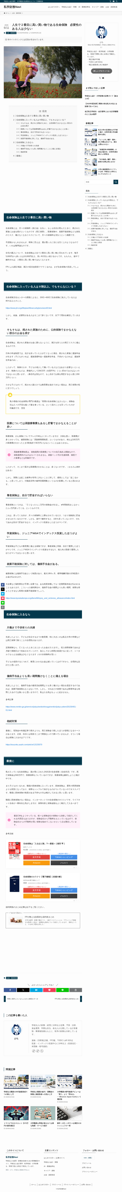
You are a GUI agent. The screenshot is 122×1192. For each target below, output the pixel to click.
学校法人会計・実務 (51, 1162)
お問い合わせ (86, 1167)
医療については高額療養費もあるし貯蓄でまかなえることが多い (45, 129)
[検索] (116, 1)
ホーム (33, 1184)
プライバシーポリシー (89, 1172)
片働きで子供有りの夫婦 (30, 146)
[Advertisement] (43, 186)
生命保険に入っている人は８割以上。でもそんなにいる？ (41, 120)
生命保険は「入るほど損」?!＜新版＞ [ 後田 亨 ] (43, 844)
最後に (19, 156)
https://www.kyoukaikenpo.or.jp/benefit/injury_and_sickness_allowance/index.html (40, 598)
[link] (33, 1051)
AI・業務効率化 (49, 1166)
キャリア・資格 (49, 1170)
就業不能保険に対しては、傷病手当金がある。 (38, 138)
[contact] (113, 1)
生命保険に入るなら (24, 142)
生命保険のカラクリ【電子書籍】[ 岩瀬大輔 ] (42, 877)
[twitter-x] (110, 1)
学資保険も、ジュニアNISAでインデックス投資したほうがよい (44, 135)
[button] (10, 990)
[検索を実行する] (115, 182)
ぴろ (16, 1038)
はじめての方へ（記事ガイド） (55, 1158)
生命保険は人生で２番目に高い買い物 (32, 116)
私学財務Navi (12, 6)
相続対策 (24, 152)
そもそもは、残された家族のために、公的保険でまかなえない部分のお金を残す (104, 208)
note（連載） (88, 1158)
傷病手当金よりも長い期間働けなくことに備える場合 (41, 149)
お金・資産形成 (11, 33)
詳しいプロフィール (102, 71)
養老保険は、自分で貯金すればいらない (36, 132)
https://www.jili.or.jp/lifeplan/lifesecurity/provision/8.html (29, 308)
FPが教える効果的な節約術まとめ (39, 917)
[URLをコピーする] (75, 990)
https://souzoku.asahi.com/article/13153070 (24, 745)
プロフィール (86, 1163)
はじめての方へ (43, 1184)
